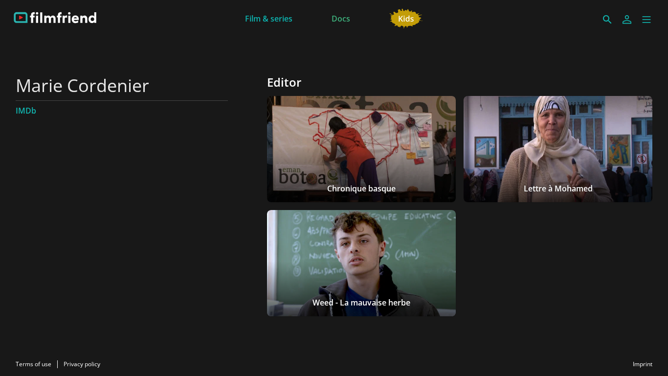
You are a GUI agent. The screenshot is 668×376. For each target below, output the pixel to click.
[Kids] (406, 17)
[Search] (607, 19)
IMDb (26, 110)
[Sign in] (627, 19)
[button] (646, 19)
